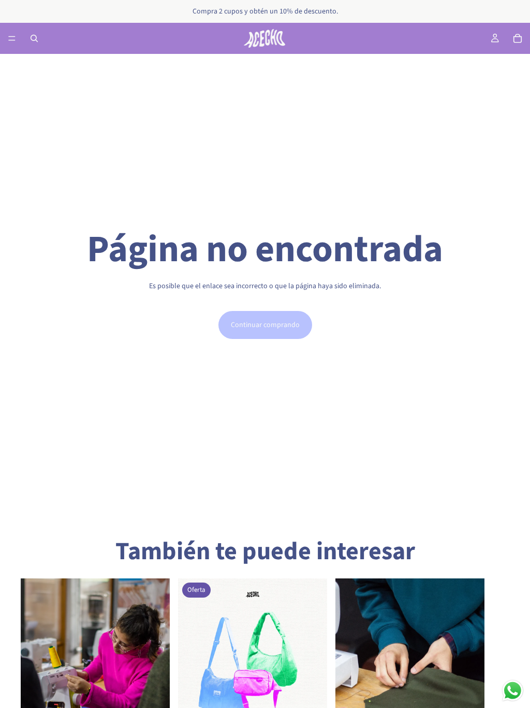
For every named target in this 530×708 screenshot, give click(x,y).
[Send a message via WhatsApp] (512, 690)
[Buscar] (34, 38)
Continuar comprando (265, 325)
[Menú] (12, 38)
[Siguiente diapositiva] (498, 696)
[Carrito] (517, 38)
